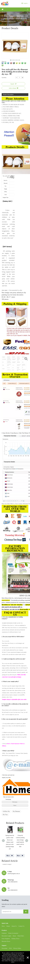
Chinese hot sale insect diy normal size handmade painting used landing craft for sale (20, 842)
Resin (14, 936)
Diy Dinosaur (16, 811)
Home (8, 926)
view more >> (5, 290)
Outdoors (4, 933)
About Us (14, 926)
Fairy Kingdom (6, 938)
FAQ (10, 948)
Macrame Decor (6, 941)
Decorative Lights (6, 936)
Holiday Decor (15, 938)
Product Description (8, 94)
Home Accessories (13, 933)
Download (4, 948)
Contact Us (21, 926)
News (3, 926)
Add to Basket (12, 88)
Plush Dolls (21, 936)
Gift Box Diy (6, 811)
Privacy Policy (17, 948)
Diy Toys (5, 814)
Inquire (12, 84)
